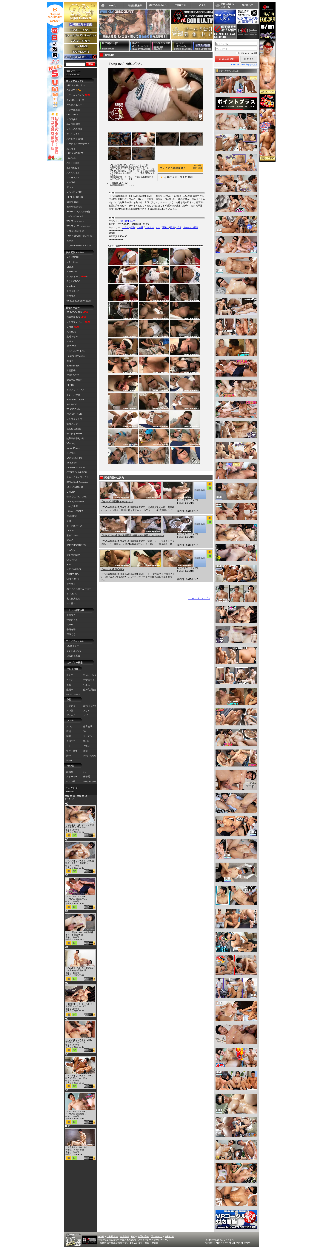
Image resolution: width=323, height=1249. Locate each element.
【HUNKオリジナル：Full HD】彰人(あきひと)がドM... (79, 1077)
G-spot (75, 231)
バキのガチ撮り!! (75, 139)
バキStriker (72, 158)
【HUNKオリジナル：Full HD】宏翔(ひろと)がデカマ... (79, 1041)
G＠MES (74, 90)
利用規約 (131, 1239)
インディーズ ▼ (77, 276)
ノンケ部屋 (72, 262)
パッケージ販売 (190, 227)
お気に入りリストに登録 (175, 177)
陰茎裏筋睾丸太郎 (75, 438)
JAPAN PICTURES (76, 545)
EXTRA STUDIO (75, 487)
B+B (69, 521)
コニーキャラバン (78, 95)
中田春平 (71, 629)
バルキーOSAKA (75, 511)
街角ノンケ (72, 424)
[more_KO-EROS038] (200, 558)
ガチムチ (149, 227)
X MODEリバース (75, 100)
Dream (70, 267)
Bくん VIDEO (73, 281)
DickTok (71, 530)
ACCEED (71, 346)
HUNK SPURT (79, 236)
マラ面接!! (72, 119)
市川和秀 (71, 615)
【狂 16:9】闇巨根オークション (117, 501)
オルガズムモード (75, 105)
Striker (70, 240)
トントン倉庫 (73, 395)
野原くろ (71, 634)
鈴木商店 (71, 296)
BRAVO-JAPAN (77, 312)
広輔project (72, 336)
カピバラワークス (75, 390)
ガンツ (70, 187)
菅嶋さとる (72, 620)
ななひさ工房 (73, 655)
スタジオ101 (73, 291)
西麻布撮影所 (76, 317)
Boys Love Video (75, 399)
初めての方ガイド (157, 5)
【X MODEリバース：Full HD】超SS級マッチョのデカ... (80, 1005)
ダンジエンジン (74, 651)
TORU (70, 624)
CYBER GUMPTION (77, 472)
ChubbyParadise (75, 501)
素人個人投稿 (73, 598)
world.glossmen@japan (79, 300)
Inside (70, 361)
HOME (101, 1236)
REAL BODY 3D (75, 197)
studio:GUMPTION (76, 467)
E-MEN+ (71, 492)
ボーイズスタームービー (79, 589)
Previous (97, 27)
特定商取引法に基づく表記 (111, 1239)
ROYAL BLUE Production (77, 482)
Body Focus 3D (74, 206)
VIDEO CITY (73, 579)
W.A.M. (75, 221)
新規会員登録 (135, 5)
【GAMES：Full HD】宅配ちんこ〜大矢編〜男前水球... (79, 969)
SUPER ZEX (73, 574)
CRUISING (72, 114)
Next (172, 27)
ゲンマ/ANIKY (74, 555)
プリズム (71, 584)
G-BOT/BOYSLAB (75, 351)
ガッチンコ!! (73, 134)
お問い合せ (143, 1236)
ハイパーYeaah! (75, 216)
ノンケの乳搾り (74, 129)
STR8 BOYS (73, 375)
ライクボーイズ (74, 525)
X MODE (71, 182)
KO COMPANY (74, 380)
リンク (168, 1239)
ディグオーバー (74, 433)
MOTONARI (73, 257)
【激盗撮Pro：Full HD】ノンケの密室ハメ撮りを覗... (79, 1148)
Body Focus (73, 202)
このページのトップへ (199, 598)
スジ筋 (140, 227)
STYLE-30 (72, 593)
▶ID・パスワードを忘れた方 (244, 64)
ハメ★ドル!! (73, 177)
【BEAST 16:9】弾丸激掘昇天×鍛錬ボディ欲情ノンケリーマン (132, 535)
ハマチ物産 (72, 506)
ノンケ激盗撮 (73, 109)
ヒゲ (158, 227)
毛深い (165, 227)
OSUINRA (72, 559)
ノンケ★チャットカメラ (79, 245)
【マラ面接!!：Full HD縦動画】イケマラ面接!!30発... (79, 933)
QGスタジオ (73, 646)
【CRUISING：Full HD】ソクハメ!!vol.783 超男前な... (80, 1112)
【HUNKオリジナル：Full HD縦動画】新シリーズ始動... (79, 862)
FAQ (133, 1236)
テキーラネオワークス (78, 477)
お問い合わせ (225, 5)
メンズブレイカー (78, 322)
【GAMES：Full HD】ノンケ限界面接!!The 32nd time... (79, 826)
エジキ (70, 341)
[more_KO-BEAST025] (200, 524)
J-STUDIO (72, 271)
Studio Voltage (74, 428)
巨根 (172, 227)
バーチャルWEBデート (78, 143)
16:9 (178, 227)
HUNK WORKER (75, 153)
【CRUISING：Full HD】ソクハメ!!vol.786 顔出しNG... (80, 897)
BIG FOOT (72, 404)
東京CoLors (73, 535)
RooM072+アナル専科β (78, 211)
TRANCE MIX (73, 409)
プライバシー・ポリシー (150, 1239)
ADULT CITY (73, 163)
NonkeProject (73, 448)
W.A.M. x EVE (79, 226)
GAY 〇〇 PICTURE (77, 496)
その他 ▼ (71, 603)
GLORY (70, 385)
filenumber (72, 462)
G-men (73, 327)
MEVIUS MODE (74, 192)
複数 (132, 227)
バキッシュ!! (73, 172)
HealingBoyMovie (76, 356)
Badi (69, 564)
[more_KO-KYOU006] (200, 490)
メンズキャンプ (74, 419)
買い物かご (247, 5)
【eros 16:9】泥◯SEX (112, 569)
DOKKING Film (74, 458)
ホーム (111, 5)
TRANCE (71, 453)
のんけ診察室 (73, 124)
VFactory (71, 443)
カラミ (125, 227)
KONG (70, 540)
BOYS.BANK (73, 365)
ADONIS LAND (74, 414)
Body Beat (72, 516)
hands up (71, 286)
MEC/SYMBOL (74, 569)
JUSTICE (71, 331)
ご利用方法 (180, 5)
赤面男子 (71, 370)
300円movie (73, 168)
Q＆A (202, 5)
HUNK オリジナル (76, 85)
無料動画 (169, 1236)
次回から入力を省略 (248, 53)
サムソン (71, 550)
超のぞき (71, 148)
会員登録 (124, 1236)
